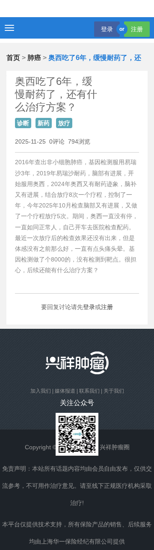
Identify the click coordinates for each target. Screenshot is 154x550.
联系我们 (89, 391)
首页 (13, 57)
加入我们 (40, 391)
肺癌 (34, 57)
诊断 (23, 123)
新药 (44, 123)
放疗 (64, 123)
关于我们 (114, 391)
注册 (137, 29)
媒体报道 (65, 391)
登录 (107, 29)
